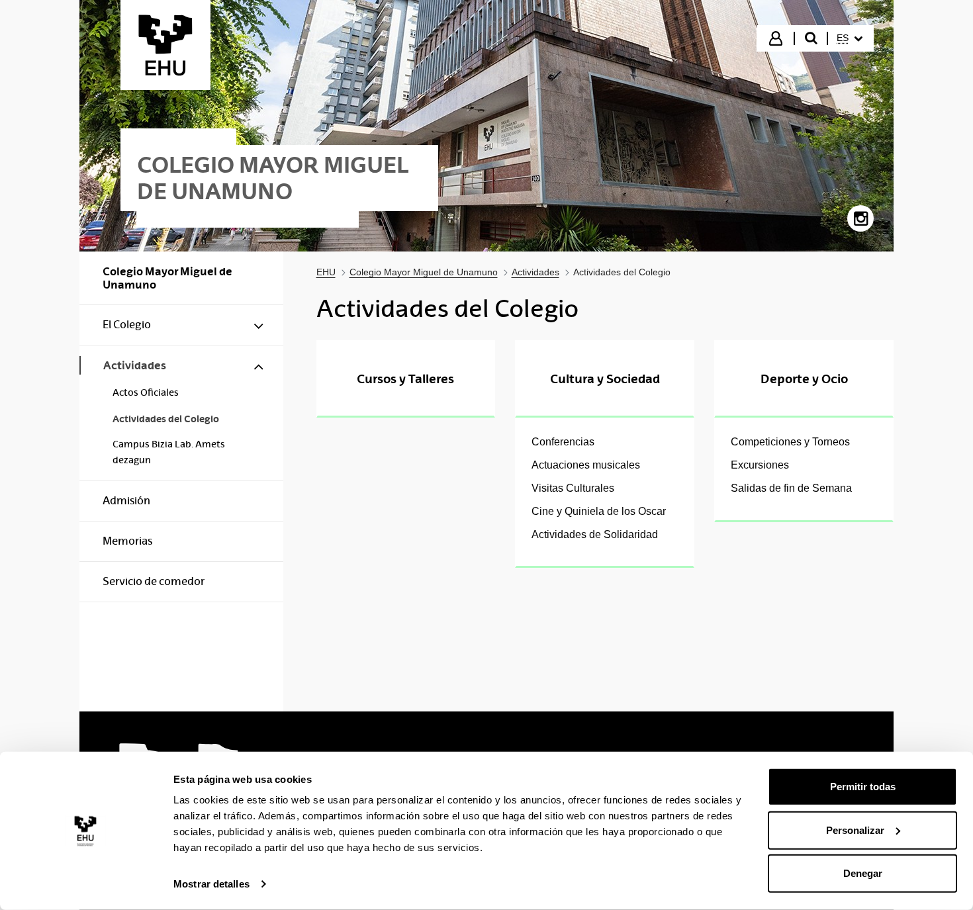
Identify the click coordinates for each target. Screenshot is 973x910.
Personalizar (855, 829)
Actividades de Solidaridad (595, 534)
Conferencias (563, 441)
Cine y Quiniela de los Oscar (599, 511)
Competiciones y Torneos (790, 441)
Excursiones (760, 465)
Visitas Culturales (573, 488)
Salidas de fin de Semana (791, 488)
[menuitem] (849, 38)
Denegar (862, 873)
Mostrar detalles (211, 883)
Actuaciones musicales (586, 465)
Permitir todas (863, 786)
